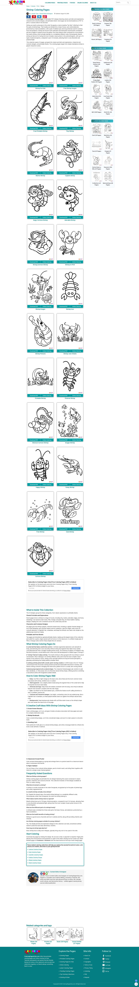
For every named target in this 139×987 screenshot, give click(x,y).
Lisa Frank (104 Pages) (108, 97)
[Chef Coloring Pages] (96, 128)
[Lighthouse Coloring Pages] (108, 56)
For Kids (72, 2)
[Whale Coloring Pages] (33, 934)
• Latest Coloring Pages (66, 968)
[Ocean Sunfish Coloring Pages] (76, 934)
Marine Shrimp (40, 176)
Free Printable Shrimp (40, 131)
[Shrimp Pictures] (40, 331)
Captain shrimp (70, 176)
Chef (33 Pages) (96, 135)
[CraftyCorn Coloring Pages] (96, 176)
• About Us (86, 955)
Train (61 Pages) (96, 151)
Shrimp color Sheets (70, 354)
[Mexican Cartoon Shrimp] (40, 420)
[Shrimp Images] (40, 287)
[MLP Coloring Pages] (96, 105)
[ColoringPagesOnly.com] (17, 2)
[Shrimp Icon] (70, 287)
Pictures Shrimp (70, 398)
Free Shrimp (40, 532)
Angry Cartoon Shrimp (40, 220)
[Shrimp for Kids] (40, 66)
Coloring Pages (50, 2)
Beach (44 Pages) (97, 39)
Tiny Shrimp (70, 131)
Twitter (107, 959)
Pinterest (107, 962)
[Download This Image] (40, 48)
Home (27, 6)
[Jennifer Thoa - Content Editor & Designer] (27, 13)
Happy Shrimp (40, 487)
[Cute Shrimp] (70, 509)
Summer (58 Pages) (107, 24)
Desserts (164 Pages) (108, 168)
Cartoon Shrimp (40, 576)
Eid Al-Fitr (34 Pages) (108, 113)
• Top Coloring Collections (66, 974)
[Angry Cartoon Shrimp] (40, 198)
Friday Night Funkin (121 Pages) (96, 81)
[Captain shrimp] (70, 153)
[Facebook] (41, 874)
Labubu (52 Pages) (108, 81)
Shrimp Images (40, 309)
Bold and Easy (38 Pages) (108, 184)
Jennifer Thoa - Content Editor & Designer (42, 13)
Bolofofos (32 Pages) (108, 136)
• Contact (86, 958)
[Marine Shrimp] (40, 153)
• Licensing (86, 971)
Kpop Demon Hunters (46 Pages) (96, 64)
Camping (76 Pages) (107, 40)
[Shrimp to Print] (70, 242)
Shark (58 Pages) (62, 942)
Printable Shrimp (40, 398)
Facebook (108, 956)
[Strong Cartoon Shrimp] (40, 242)
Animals (33, 6)
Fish (38, 6)
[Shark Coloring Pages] (62, 934)
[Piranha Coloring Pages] (48, 934)
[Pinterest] (44, 874)
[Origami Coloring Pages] (108, 144)
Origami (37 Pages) (108, 152)
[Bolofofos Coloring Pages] (108, 128)
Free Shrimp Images (70, 88)
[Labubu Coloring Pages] (108, 73)
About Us (93, 2)
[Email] (46, 874)
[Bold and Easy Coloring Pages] (108, 176)
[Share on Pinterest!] (32, 48)
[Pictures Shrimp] (70, 376)
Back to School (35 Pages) (96, 24)
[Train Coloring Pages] (96, 144)
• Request (86, 977)
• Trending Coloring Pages (66, 971)
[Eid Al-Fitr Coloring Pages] (108, 105)
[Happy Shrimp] (40, 465)
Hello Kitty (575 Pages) (96, 97)
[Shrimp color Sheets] (70, 331)
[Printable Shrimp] (40, 376)
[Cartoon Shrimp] (40, 554)
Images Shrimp (70, 443)
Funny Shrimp (70, 487)
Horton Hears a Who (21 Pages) (96, 168)
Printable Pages (62, 2)
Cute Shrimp (70, 532)
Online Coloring (82, 2)
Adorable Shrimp (70, 220)
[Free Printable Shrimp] (40, 109)
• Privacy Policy (88, 968)
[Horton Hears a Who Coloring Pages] (96, 160)
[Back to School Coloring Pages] (96, 17)
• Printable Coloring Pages (66, 958)
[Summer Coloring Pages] (108, 17)
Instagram (108, 968)
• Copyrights (87, 962)
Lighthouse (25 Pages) (108, 63)
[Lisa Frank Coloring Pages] (108, 89)
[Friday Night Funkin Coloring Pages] (96, 73)
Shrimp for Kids (40, 88)
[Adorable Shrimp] (70, 198)
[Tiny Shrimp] (70, 109)
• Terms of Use (87, 965)
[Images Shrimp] (70, 420)
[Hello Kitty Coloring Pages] (96, 89)
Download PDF (34, 85)
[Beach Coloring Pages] (96, 33)
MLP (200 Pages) (96, 112)
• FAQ (85, 974)
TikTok (107, 971)
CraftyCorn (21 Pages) (96, 184)
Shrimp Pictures (40, 354)
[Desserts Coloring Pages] (108, 160)
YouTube (107, 965)
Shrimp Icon (70, 309)
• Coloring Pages (64, 955)
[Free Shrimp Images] (70, 66)
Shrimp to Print (70, 265)
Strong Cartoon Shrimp (40, 265)
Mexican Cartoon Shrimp (40, 443)
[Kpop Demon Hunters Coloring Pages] (96, 56)
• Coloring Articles (64, 977)
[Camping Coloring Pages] (108, 33)
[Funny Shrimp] (70, 465)
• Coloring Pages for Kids (66, 962)
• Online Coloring (64, 965)
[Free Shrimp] (40, 509)
